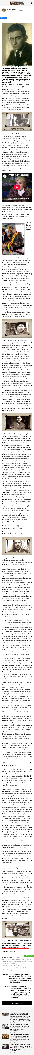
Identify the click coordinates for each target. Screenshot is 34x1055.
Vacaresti (15, 970)
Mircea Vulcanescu (9, 964)
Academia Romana (20, 957)
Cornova (28, 960)
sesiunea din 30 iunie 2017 (20, 74)
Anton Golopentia (8, 960)
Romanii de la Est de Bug (11, 966)
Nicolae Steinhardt (24, 76)
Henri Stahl (17, 962)
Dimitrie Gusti (7, 962)
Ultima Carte (6, 970)
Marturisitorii (13, 9)
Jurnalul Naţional (8, 522)
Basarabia (20, 960)
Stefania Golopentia (24, 968)
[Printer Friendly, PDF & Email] (29, 955)
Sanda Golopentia (9, 968)
